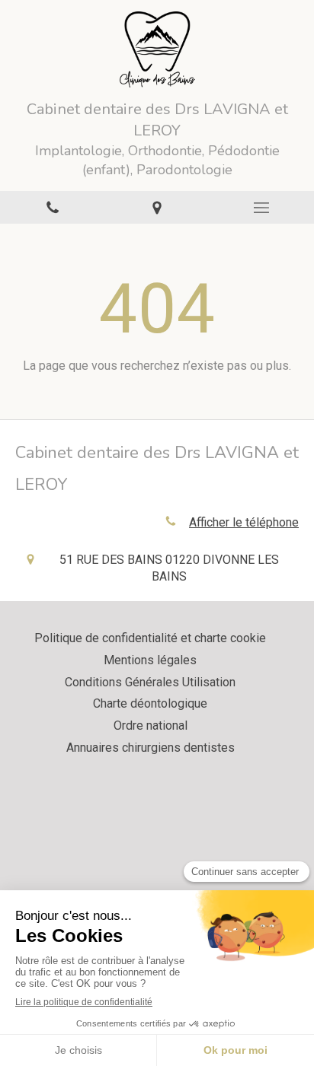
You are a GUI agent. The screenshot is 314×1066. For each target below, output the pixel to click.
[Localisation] (156, 207)
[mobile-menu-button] (262, 208)
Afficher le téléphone (244, 522)
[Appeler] (52, 207)
